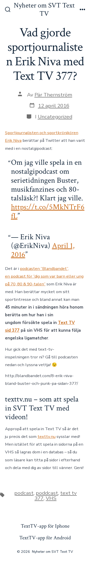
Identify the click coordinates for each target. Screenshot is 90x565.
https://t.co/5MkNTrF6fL (47, 211)
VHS (51, 498)
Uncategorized (55, 116)
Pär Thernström (53, 94)
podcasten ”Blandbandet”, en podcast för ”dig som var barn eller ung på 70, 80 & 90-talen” (44, 276)
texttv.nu (47, 436)
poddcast (47, 492)
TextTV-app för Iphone (45, 526)
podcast (24, 492)
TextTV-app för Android (45, 537)
